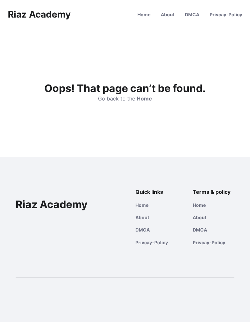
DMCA (192, 14)
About (167, 14)
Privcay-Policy (226, 14)
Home (143, 14)
